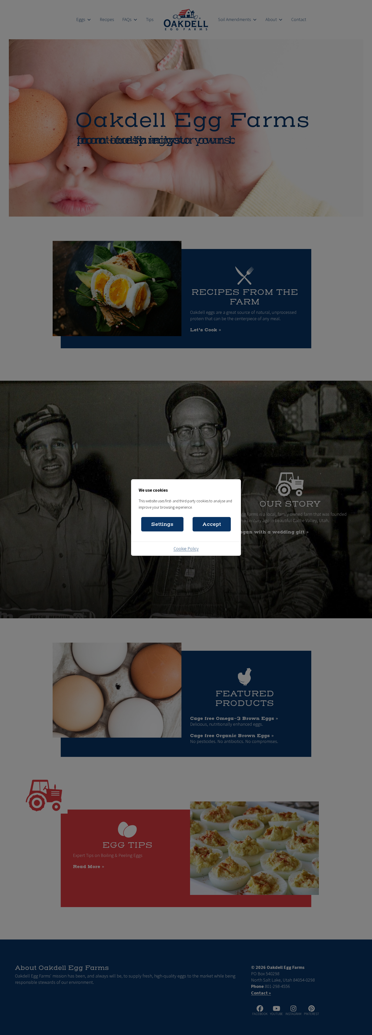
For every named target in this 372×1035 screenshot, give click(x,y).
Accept (211, 524)
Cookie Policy (186, 549)
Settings (162, 524)
